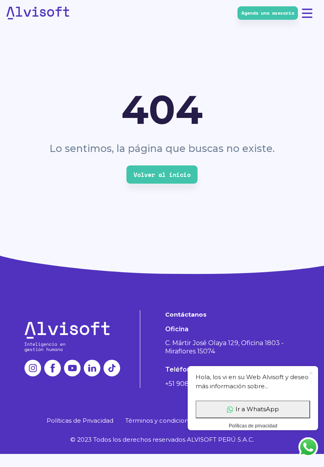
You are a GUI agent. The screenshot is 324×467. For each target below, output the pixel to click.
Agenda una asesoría (267, 12)
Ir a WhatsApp (257, 409)
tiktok (112, 368)
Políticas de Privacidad (80, 420)
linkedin (92, 368)
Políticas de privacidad (253, 426)
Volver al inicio (162, 174)
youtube (72, 368)
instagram (32, 368)
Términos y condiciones (160, 420)
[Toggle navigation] (310, 13)
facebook (52, 368)
